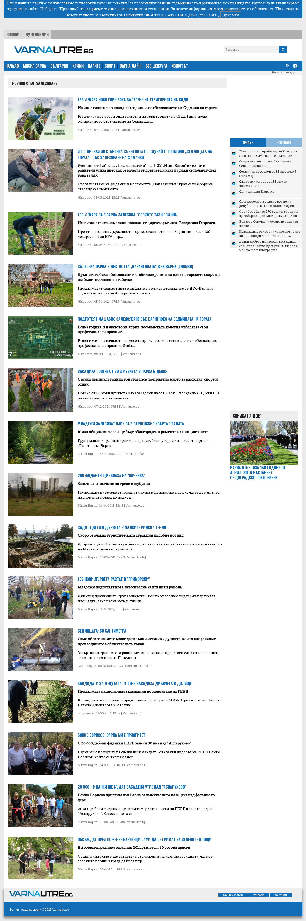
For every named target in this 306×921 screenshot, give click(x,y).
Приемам (230, 14)
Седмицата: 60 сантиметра (102, 631)
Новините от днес (284, 72)
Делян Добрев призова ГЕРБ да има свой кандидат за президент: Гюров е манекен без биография (268, 245)
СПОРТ (110, 66)
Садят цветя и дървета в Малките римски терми (122, 527)
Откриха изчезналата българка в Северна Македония (265, 163)
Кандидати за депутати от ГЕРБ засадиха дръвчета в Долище (135, 683)
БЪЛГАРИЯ (59, 66)
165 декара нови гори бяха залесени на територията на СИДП (133, 100)
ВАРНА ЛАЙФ (130, 66)
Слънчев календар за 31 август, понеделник (263, 183)
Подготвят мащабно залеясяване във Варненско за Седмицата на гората (145, 319)
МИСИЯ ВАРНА (34, 66)
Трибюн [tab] (248, 143)
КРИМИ (78, 66)
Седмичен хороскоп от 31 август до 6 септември (267, 173)
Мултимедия (37, 34)
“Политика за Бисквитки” (121, 14)
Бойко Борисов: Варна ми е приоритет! (112, 735)
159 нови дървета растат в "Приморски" (114, 579)
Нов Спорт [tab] (284, 143)
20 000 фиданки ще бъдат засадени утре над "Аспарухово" (132, 787)
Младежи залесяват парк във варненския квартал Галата (131, 424)
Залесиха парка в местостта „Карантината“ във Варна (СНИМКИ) (135, 266)
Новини (12, 34)
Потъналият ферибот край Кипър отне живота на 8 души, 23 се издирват (270, 153)
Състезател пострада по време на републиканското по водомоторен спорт (266, 205)
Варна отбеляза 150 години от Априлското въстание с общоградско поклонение (258, 472)
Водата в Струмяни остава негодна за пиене (268, 223)
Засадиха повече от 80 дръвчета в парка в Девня (122, 371)
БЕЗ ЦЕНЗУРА (156, 66)
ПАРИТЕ (94, 66)
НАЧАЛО (12, 66)
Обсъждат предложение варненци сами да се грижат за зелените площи (144, 839)
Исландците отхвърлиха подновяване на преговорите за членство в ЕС (269, 233)
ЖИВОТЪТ (180, 66)
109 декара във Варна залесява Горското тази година (127, 215)
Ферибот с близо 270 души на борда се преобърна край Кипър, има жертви (269, 213)
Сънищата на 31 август (256, 191)
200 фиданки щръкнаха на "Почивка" (111, 475)
